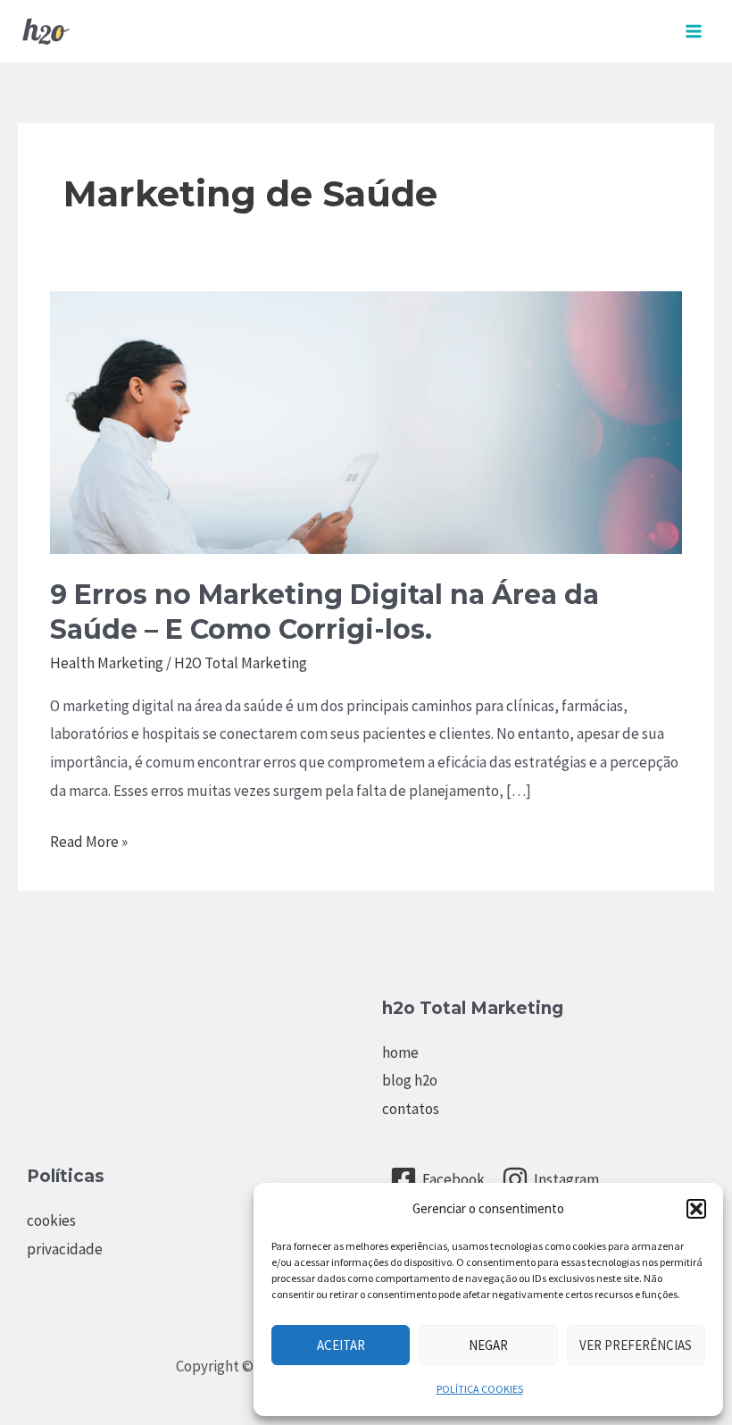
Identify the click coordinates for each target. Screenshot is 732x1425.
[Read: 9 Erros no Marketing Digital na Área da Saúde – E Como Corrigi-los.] (365, 421)
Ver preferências (635, 1345)
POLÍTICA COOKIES (480, 1389)
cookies (51, 1220)
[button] (696, 1209)
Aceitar (341, 1345)
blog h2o (409, 1080)
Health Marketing (106, 663)
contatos (410, 1109)
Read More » (89, 844)
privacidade (65, 1249)
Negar (488, 1345)
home (400, 1052)
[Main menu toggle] (694, 31)
